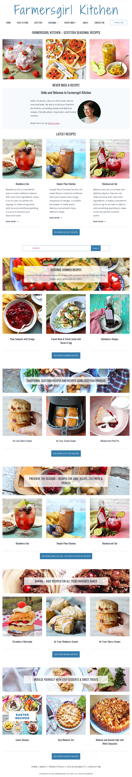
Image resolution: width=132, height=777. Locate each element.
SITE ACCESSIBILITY (76, 766)
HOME (34, 766)
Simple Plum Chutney (66, 184)
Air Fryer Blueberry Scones (66, 641)
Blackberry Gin (22, 184)
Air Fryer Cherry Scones (22, 440)
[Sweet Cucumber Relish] (109, 59)
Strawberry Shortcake (22, 641)
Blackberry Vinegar (109, 339)
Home (8, 22)
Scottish (38, 22)
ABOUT (43, 766)
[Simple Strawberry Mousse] (22, 59)
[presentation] (22, 159)
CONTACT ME (94, 766)
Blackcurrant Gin (109, 184)
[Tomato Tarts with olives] (66, 59)
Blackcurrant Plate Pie (110, 440)
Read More (11, 221)
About (85, 22)
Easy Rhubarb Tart (66, 740)
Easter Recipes (22, 740)
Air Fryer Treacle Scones (66, 440)
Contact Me (99, 22)
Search (96, 248)
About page (53, 123)
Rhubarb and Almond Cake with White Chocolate (110, 741)
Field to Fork (22, 22)
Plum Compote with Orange (22, 339)
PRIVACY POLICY (56, 766)
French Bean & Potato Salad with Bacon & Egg (66, 341)
